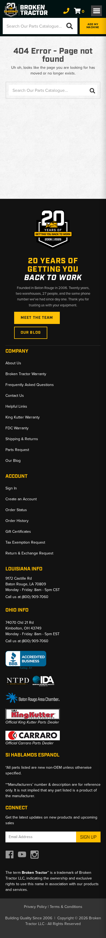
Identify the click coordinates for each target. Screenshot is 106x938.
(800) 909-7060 (35, 597)
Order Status (16, 510)
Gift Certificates (18, 531)
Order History (17, 521)
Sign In (11, 488)
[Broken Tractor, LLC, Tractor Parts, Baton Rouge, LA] (25, 660)
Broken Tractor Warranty (25, 374)
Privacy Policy (35, 907)
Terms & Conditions (66, 907)
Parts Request (17, 450)
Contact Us (14, 395)
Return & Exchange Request (29, 553)
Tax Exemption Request (25, 542)
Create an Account (21, 499)
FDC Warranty (17, 428)
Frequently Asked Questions (29, 385)
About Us (13, 363)
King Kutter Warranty (22, 417)
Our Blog (31, 332)
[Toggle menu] (96, 10)
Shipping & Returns (21, 439)
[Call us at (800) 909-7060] (66, 11)
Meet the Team (37, 317)
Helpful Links (16, 406)
